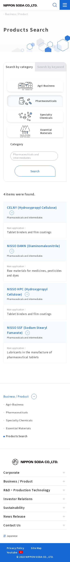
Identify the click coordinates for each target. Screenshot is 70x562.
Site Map (36, 548)
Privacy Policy (15, 548)
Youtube (12, 552)
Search (34, 171)
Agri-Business (15, 404)
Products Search (17, 436)
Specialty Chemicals (19, 420)
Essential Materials (18, 428)
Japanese (12, 536)
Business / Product (16, 396)
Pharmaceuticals (17, 412)
